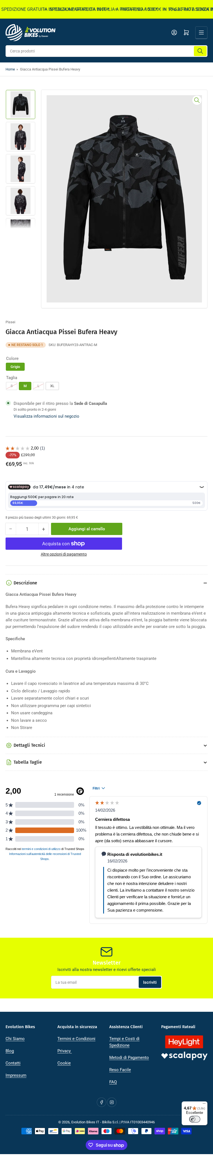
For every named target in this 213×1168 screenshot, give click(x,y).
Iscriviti (150, 982)
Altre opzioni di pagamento (64, 554)
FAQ (113, 1081)
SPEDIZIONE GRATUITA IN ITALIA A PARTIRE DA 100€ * (96, 9)
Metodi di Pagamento (129, 1057)
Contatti (13, 1063)
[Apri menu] (201, 32)
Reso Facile (120, 1069)
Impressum (16, 1075)
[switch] (194, 1119)
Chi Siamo (15, 1038)
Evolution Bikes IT (85, 1122)
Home (10, 69)
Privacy (64, 1050)
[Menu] (204, 1104)
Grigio (15, 367)
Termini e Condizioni (76, 1038)
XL (52, 386)
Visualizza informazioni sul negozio (46, 416)
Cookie (64, 1063)
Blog (10, 1050)
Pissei (10, 322)
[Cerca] (200, 51)
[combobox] (106, 51)
